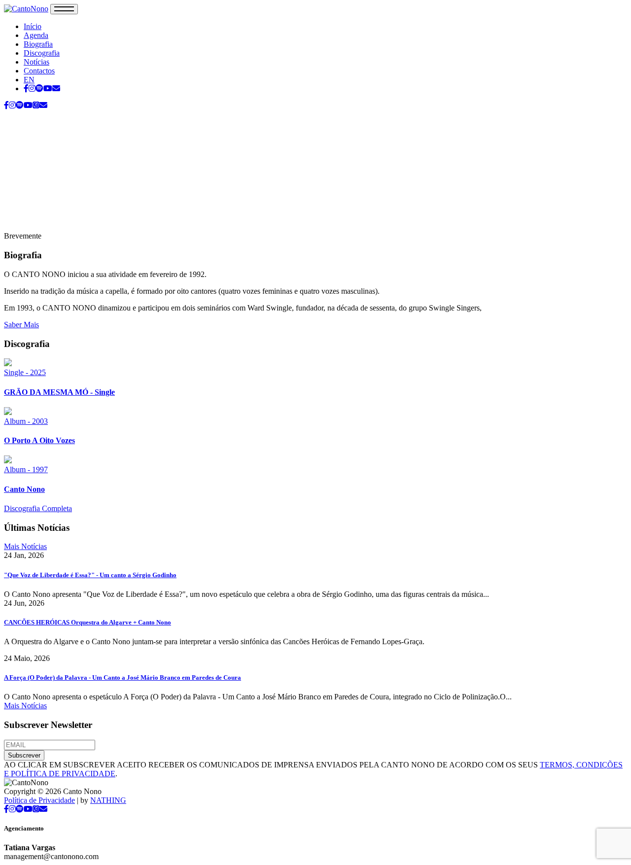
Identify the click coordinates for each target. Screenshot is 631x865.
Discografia (42, 53)
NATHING (108, 800)
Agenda (36, 35)
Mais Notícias (25, 546)
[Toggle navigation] (64, 9)
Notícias (36, 62)
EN (29, 79)
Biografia (38, 44)
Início (32, 26)
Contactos (39, 71)
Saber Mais (21, 324)
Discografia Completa (38, 508)
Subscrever (24, 755)
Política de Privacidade (39, 800)
